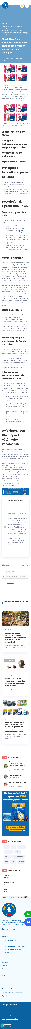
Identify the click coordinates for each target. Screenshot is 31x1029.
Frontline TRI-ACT (19, 483)
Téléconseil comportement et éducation (14, 946)
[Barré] (10, 576)
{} (22, 576)
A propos (5, 962)
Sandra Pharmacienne (21, 59)
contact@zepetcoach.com (13, 992)
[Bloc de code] (18, 576)
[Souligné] (8, 576)
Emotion (21, 861)
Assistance (5, 952)
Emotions (21, 847)
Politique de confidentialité (10, 1019)
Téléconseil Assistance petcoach (12, 949)
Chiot (13, 861)
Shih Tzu (7, 856)
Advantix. (11, 485)
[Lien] (20, 576)
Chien (6, 847)
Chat (13, 847)
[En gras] (4, 576)
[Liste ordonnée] (12, 576)
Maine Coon (8, 852)
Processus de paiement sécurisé (12, 1013)
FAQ (3, 968)
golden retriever (18, 856)
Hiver (6, 861)
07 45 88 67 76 (9, 996)
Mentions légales (7, 1010)
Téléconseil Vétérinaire (9, 940)
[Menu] (27, 6)
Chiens (18, 852)
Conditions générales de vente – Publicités (15, 1027)
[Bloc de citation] (16, 576)
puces (4, 187)
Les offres (5, 965)
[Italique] (6, 576)
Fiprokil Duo (15, 99)
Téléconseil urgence (8, 943)
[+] (24, 576)
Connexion (25, 565)
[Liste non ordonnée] (14, 576)
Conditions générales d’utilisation (12, 1016)
